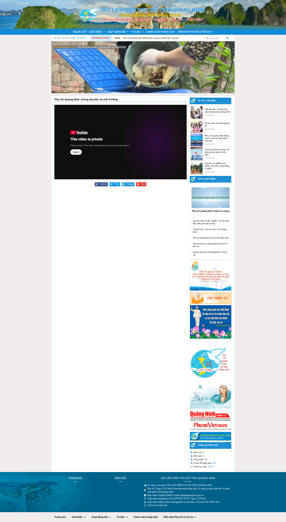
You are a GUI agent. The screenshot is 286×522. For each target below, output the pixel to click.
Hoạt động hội (116, 31)
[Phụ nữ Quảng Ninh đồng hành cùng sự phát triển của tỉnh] (197, 140)
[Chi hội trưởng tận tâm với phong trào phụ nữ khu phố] (197, 153)
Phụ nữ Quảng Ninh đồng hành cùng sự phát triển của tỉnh (146, 38)
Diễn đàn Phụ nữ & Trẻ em (193, 31)
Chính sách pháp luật (160, 31)
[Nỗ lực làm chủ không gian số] (197, 126)
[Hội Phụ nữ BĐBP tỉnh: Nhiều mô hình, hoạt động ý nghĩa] (197, 167)
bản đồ (120, 478)
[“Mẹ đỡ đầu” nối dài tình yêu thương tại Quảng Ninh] (197, 112)
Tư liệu (135, 31)
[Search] (227, 38)
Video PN (70, 47)
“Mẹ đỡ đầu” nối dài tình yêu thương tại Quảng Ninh (217, 110)
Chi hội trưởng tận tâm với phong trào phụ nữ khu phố (217, 152)
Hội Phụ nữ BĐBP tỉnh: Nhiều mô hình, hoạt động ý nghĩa (217, 166)
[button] (101, 184)
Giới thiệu (95, 31)
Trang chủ (80, 31)
